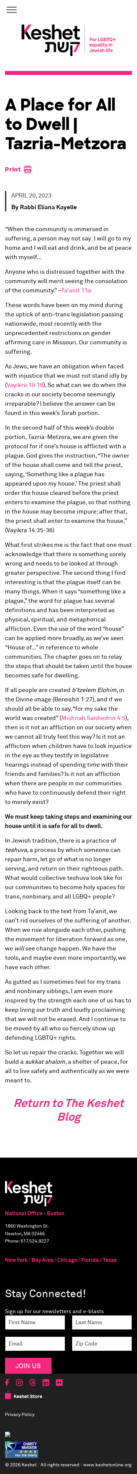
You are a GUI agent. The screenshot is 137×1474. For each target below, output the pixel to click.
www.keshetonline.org (107, 1465)
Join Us (28, 1365)
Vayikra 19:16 (25, 385)
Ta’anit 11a (76, 291)
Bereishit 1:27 (73, 700)
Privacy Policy (20, 1414)
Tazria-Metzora (49, 437)
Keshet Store (28, 1396)
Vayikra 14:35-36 (30, 531)
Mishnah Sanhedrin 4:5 (93, 718)
